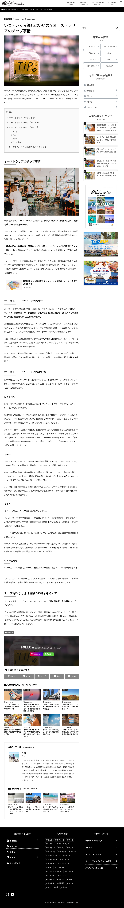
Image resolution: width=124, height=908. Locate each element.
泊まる (90, 96)
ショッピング (92, 107)
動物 (70, 879)
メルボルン (92, 59)
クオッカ (63, 852)
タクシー (14, 139)
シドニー (109, 53)
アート (71, 840)
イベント (51, 844)
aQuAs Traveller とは (94, 868)
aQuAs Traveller (57, 902)
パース (109, 59)
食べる (90, 102)
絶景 (56, 887)
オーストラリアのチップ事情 (22, 118)
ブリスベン (92, 53)
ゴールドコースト (110, 47)
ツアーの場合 (16, 142)
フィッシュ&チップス (55, 871)
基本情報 (8, 19)
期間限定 (61, 883)
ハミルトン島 (64, 863)
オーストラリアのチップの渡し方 (24, 127)
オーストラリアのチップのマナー (24, 123)
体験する (90, 91)
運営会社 (88, 847)
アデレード (61, 840)
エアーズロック (92, 66)
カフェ (62, 848)
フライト (70, 871)
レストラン (15, 132)
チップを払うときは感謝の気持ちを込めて (28, 147)
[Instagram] (36, 654)
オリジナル (52, 848)
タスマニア (109, 66)
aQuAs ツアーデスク (93, 841)
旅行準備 (51, 883)
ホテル (13, 135)
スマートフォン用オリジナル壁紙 (98, 861)
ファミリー (61, 867)
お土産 (50, 840)
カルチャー (72, 848)
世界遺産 (51, 879)
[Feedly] (48, 654)
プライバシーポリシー (94, 854)
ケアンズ (92, 47)
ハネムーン (52, 863)
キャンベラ (52, 852)
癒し (49, 887)
